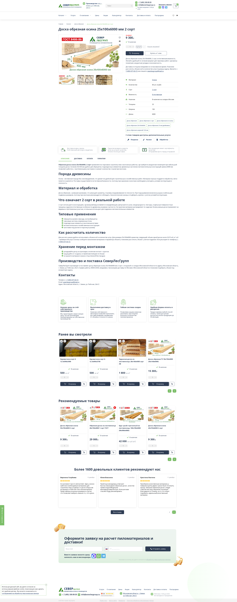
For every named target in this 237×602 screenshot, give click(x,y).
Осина (154, 80)
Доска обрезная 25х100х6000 (136, 125)
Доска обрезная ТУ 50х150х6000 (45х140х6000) (160, 360)
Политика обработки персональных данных (140, 600)
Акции (127, 589)
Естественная (157, 95)
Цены (120, 589)
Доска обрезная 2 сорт (147, 121)
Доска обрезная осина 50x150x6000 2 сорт (69, 427)
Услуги (101, 589)
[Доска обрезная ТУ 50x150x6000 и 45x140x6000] (161, 348)
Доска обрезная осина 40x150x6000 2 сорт (157, 427)
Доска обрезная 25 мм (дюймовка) (159, 125)
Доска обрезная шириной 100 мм (137, 130)
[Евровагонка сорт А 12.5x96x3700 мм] (103, 348)
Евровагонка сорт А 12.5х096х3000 (68, 360)
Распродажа (174, 589)
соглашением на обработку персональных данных (20, 593)
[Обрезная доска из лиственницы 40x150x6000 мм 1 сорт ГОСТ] (103, 414)
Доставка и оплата (160, 589)
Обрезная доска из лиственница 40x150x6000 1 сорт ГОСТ (103, 427)
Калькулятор (136, 589)
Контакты (147, 589)
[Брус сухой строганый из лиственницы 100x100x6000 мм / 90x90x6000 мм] (132, 414)
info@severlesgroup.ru (146, 5)
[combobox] (107, 549)
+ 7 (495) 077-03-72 (71, 280)
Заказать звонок (165, 5)
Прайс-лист (103, 600)
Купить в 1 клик (155, 53)
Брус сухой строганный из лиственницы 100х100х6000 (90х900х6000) (130, 428)
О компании (111, 589)
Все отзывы (117, 512)
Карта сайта (113, 600)
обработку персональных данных (158, 560)
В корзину (135, 53)
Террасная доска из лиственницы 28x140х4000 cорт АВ (131, 361)
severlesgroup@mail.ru (155, 71)
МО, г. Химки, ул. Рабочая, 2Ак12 (94, 6)
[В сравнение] (119, 41)
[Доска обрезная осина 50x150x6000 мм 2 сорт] (73, 414)
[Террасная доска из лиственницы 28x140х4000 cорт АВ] (132, 348)
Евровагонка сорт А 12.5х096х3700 (97, 360)
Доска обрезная (132, 121)
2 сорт (154, 90)
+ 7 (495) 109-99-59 (144, 2)
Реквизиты (122, 600)
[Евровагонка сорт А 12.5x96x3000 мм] (73, 348)
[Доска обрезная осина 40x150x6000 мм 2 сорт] (161, 414)
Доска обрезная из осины (165, 121)
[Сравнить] (61, 341)
